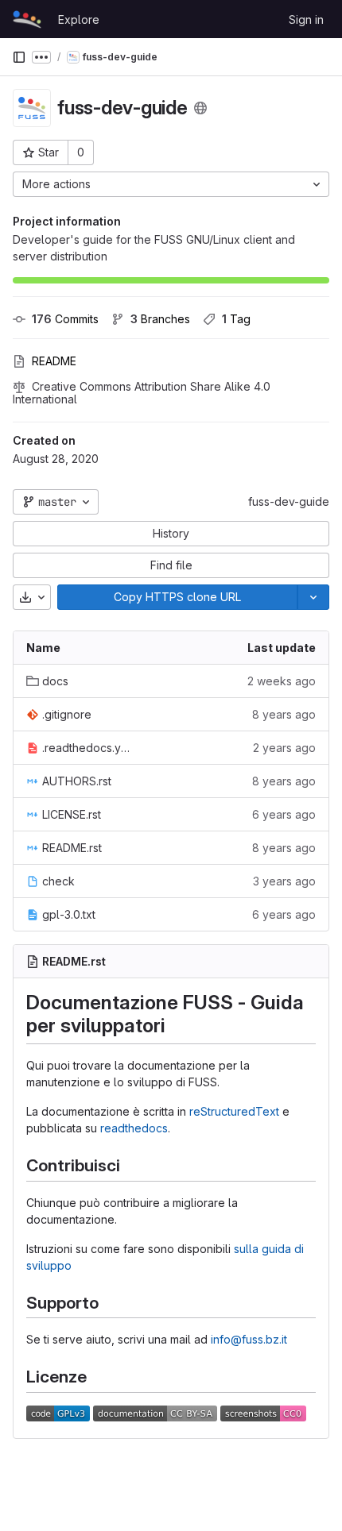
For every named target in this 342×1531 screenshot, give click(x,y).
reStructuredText (234, 1111)
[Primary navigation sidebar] (19, 57)
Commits (65, 319)
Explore (78, 19)
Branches (160, 319)
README (54, 361)
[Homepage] (27, 19)
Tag (236, 319)
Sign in (306, 19)
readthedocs (134, 1128)
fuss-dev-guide (288, 501)
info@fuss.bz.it (249, 1339)
